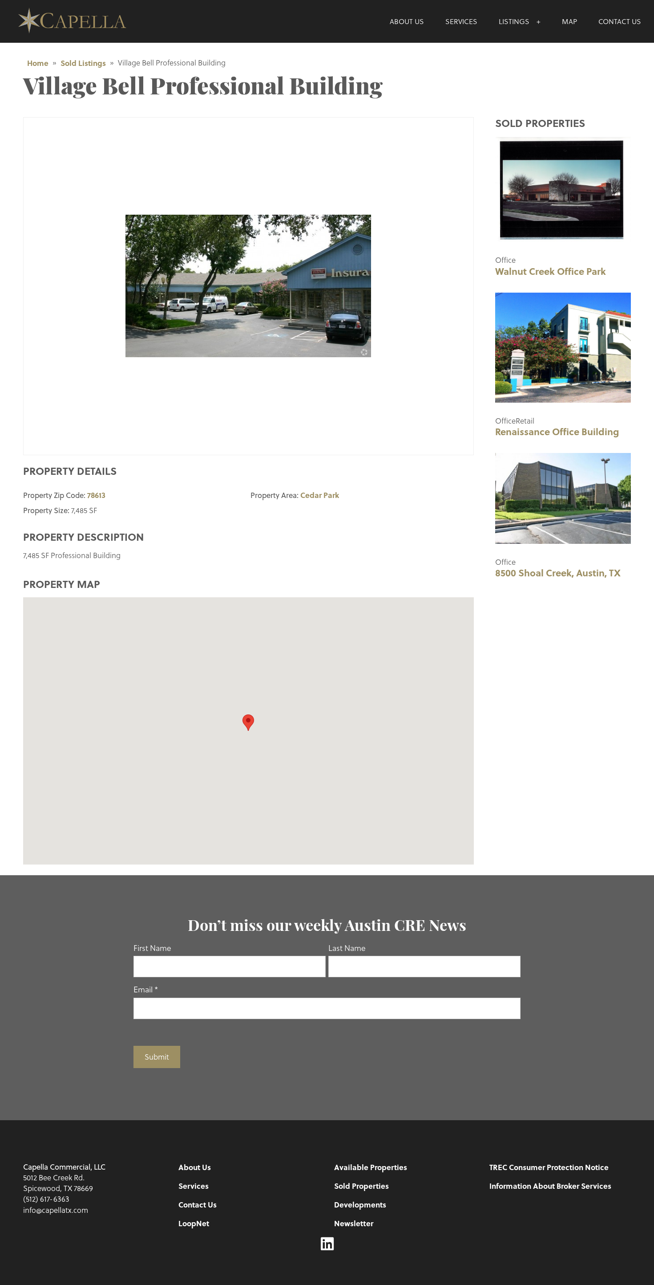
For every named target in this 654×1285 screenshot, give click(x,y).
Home (37, 62)
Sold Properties (361, 1185)
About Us (407, 21)
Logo (91, 21)
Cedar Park (319, 495)
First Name (152, 948)
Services (461, 21)
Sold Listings (83, 62)
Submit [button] (157, 1056)
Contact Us (619, 21)
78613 (96, 495)
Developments (360, 1204)
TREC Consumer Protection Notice (549, 1167)
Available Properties (370, 1167)
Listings (514, 21)
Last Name (347, 948)
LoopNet (193, 1223)
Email (145, 989)
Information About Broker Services (550, 1185)
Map (569, 21)
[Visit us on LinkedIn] (327, 1244)
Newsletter (353, 1223)
